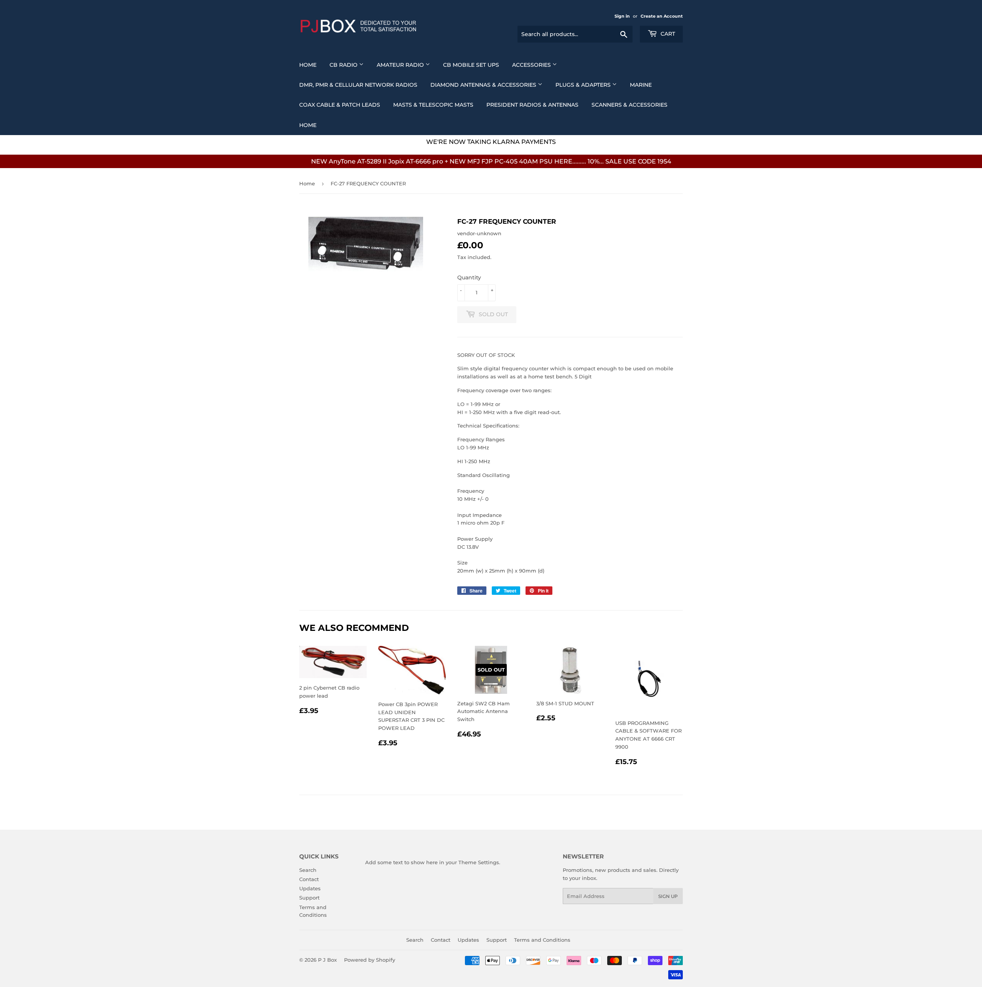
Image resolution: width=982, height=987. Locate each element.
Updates (310, 888)
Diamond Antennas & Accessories (484, 84)
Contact (309, 879)
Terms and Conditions (542, 940)
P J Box (327, 960)
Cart (667, 33)
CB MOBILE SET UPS (471, 64)
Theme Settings (478, 862)
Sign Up (668, 896)
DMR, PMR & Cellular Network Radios (358, 84)
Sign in (622, 16)
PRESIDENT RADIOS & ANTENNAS (532, 104)
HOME (307, 125)
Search (307, 870)
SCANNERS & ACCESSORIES (629, 104)
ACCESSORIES (532, 64)
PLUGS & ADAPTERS (583, 84)
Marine (641, 84)
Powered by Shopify (369, 960)
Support (309, 898)
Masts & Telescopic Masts (433, 104)
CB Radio (344, 64)
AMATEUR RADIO (401, 64)
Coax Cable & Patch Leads (339, 104)
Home (307, 64)
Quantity (469, 277)
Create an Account (662, 16)
